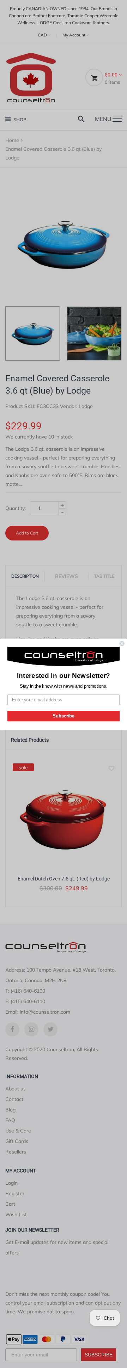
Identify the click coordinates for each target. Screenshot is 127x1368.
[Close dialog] (122, 643)
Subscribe (63, 715)
